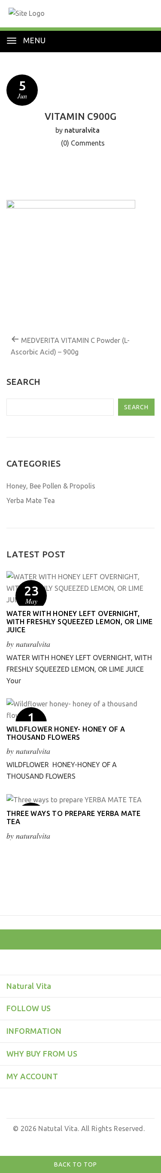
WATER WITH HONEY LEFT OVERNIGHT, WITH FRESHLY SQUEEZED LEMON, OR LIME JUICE (79, 622)
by (78, 1140)
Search (136, 407)
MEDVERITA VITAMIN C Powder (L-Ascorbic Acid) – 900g (70, 346)
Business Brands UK (115, 1140)
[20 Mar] (80, 800)
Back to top (76, 1164)
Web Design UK (47, 1140)
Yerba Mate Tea (30, 500)
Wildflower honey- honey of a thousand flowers (65, 733)
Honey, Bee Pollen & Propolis (50, 486)
